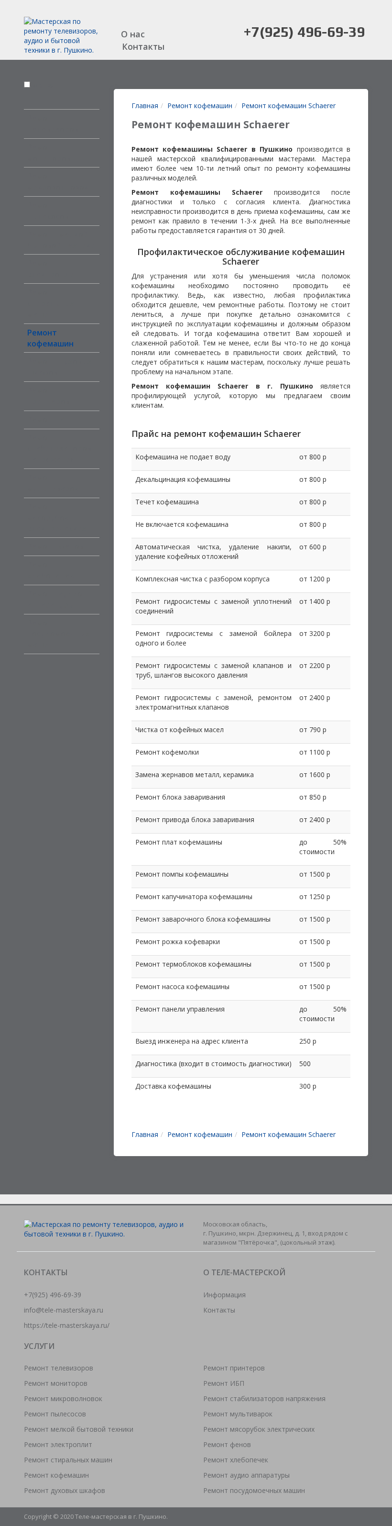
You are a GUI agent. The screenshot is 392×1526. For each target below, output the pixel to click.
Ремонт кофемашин (50, 338)
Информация (224, 1294)
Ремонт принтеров (48, 396)
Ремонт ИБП (51, 419)
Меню (42, 84)
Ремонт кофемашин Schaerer (288, 105)
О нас (133, 34)
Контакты (143, 46)
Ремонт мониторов (49, 153)
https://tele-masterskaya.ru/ (66, 1325)
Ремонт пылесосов (48, 211)
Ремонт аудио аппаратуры (54, 599)
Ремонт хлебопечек (50, 570)
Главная (144, 105)
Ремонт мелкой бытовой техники (61, 240)
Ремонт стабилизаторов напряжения (59, 449)
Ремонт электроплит (53, 268)
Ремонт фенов (55, 546)
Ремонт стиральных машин (50, 303)
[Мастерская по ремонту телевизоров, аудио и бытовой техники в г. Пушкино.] (61, 35)
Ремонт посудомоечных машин (58, 634)
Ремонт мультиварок (53, 483)
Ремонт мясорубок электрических (57, 517)
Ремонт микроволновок (57, 181)
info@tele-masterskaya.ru (63, 1309)
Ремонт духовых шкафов (64, 1490)
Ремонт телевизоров (52, 123)
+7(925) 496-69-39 (304, 31)
